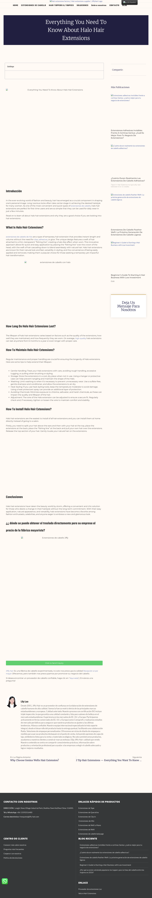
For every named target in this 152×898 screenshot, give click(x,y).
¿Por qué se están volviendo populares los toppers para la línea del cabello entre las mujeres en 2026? (112, 871)
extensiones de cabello (81, 206)
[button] (135, 5)
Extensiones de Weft (86, 829)
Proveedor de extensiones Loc (90, 889)
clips (36, 239)
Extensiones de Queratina (88, 812)
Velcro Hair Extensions (87, 893)
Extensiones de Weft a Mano (89, 825)
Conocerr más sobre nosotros (15, 845)
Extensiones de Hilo (86, 821)
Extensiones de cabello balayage (91, 834)
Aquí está (74, 678)
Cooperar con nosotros (12, 853)
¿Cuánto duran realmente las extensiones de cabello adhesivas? (128, 179)
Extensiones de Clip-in (87, 817)
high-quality (80, 338)
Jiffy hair (9, 671)
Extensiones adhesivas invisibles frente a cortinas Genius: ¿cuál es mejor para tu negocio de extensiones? (127, 134)
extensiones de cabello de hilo (19, 237)
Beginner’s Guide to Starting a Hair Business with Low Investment (128, 276)
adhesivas (43, 239)
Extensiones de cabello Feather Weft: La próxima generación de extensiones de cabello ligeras (126, 232)
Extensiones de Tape (86, 808)
